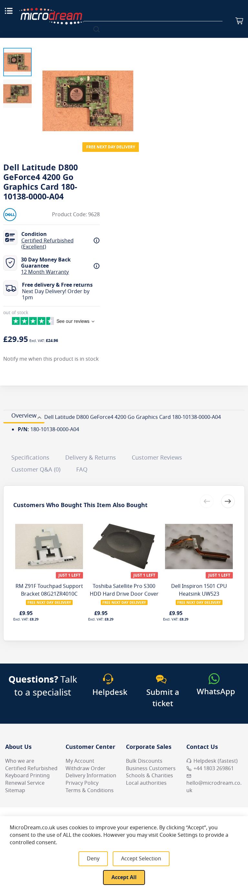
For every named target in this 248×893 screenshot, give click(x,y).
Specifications (30, 457)
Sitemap (15, 790)
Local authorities (146, 783)
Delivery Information (91, 776)
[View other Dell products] (22, 214)
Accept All (124, 877)
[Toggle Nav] (9, 10)
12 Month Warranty (45, 272)
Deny (93, 859)
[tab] (24, 416)
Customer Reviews (157, 457)
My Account (80, 761)
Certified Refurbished (31, 768)
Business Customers (151, 768)
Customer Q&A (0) (35, 469)
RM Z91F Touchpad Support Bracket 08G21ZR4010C (49, 590)
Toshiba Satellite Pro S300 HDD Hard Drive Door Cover (124, 590)
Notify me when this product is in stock (51, 359)
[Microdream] (51, 16)
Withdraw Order (86, 768)
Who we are (19, 761)
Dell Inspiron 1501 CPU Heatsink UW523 (199, 590)
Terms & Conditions (90, 790)
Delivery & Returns (90, 457)
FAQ (82, 469)
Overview (23, 415)
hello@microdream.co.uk (214, 786)
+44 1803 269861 (213, 768)
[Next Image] (134, 88)
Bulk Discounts (144, 761)
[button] (17, 62)
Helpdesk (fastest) (215, 761)
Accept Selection (141, 859)
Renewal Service (25, 783)
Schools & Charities (149, 776)
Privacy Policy (82, 783)
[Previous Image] (41, 88)
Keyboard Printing (27, 776)
